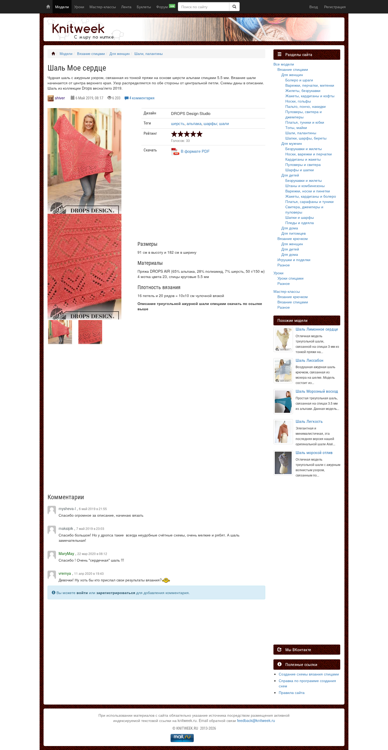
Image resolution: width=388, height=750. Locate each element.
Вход (313, 6)
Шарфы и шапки (299, 169)
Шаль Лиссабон (309, 360)
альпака (194, 123)
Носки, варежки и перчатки (308, 153)
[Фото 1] (84, 271)
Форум (165, 6)
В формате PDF (195, 151)
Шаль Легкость (309, 421)
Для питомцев (293, 233)
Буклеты (144, 6)
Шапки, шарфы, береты (306, 138)
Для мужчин (291, 143)
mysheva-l (67, 508)
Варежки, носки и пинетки (307, 190)
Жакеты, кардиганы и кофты (309, 95)
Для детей (290, 175)
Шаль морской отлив (314, 452)
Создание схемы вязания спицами (309, 674)
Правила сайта (292, 692)
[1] (234, 6)
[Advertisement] (203, 200)
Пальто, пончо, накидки (305, 106)
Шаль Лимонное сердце (317, 329)
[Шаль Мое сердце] (84, 165)
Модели (62, 6)
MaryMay (66, 553)
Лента (126, 6)
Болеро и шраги (299, 79)
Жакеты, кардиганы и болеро (310, 196)
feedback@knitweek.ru (256, 720)
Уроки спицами (290, 278)
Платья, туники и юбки (304, 122)
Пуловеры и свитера (303, 164)
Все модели (283, 64)
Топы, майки (296, 127)
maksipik (66, 528)
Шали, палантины (148, 53)
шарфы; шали (216, 123)
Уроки (79, 6)
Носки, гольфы (298, 101)
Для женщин (120, 53)
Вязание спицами (91, 53)
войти (82, 592)
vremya (65, 573)
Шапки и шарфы (299, 217)
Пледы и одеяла (299, 222)
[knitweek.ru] (84, 29)
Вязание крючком (292, 238)
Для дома (289, 227)
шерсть (177, 123)
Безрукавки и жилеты (303, 148)
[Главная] (53, 53)
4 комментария (141, 98)
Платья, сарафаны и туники (309, 201)
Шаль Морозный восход (317, 391)
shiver (60, 97)
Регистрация (335, 6)
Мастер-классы (102, 6)
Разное (283, 264)
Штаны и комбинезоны (305, 185)
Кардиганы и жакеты (303, 159)
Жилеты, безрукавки (302, 90)
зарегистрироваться (115, 592)
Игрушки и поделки (293, 259)
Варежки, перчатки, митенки (309, 85)
